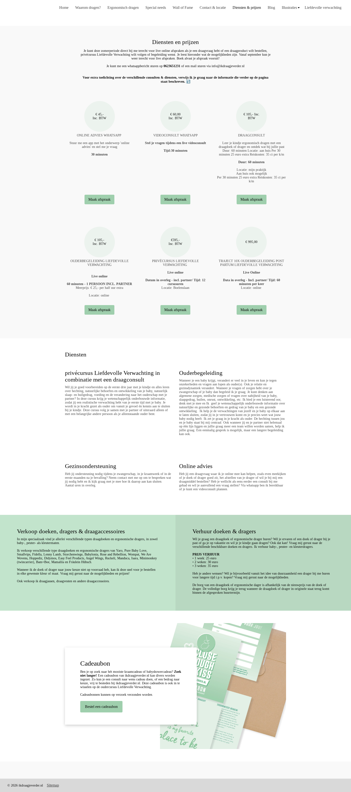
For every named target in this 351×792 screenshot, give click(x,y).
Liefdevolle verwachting (323, 7)
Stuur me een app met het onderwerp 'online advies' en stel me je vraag (99, 148)
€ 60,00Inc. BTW (175, 116)
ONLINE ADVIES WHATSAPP (99, 135)
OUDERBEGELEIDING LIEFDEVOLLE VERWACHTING (99, 263)
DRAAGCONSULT (251, 135)
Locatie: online (251, 280)
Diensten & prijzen (247, 7)
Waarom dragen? (88, 7)
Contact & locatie (213, 7)
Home (64, 7)
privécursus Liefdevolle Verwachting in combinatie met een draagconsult (112, 376)
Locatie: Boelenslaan (175, 280)
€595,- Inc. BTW (175, 242)
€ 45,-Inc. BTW (99, 116)
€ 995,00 (251, 242)
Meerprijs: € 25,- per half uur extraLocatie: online (99, 286)
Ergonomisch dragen (123, 7)
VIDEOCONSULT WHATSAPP (175, 135)
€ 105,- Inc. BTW (252, 116)
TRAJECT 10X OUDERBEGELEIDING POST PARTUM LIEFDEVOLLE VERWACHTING (251, 263)
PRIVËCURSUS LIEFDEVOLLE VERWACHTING (175, 263)
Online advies (196, 466)
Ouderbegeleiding (201, 373)
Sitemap (53, 785)
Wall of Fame (183, 7)
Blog (271, 7)
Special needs (155, 7)
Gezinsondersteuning (90, 466)
